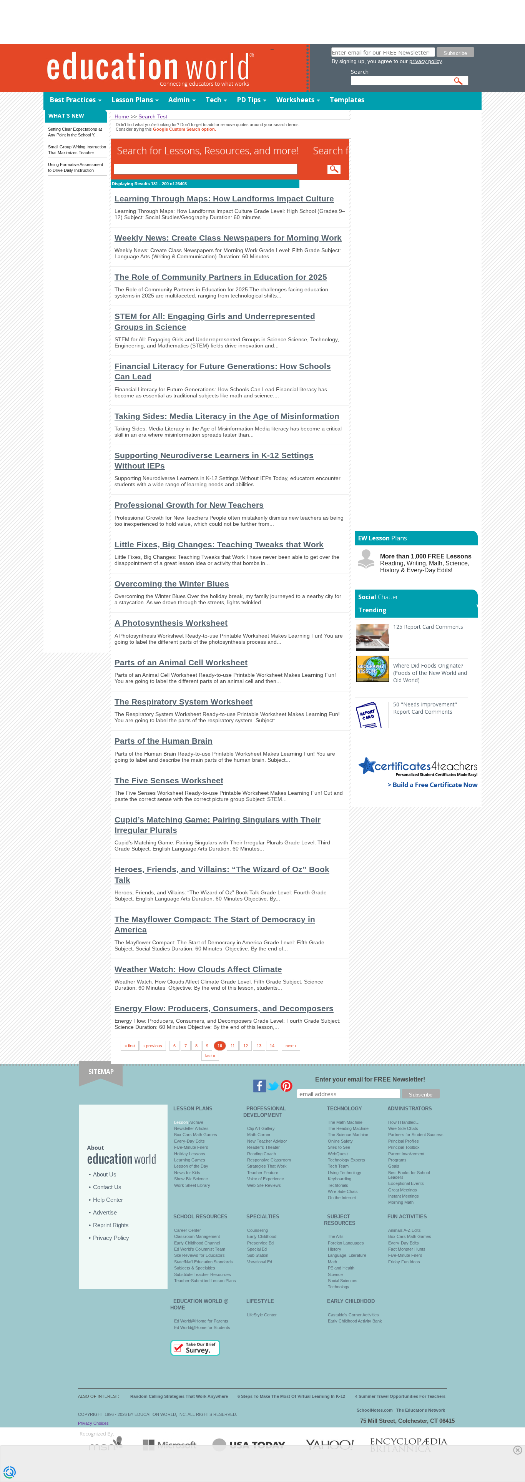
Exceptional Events (406, 1183)
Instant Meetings (403, 1196)
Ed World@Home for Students (202, 1327)
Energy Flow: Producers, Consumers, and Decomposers (224, 1008)
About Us (104, 1174)
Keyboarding (339, 1178)
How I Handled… (404, 1122)
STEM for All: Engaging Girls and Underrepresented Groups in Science (215, 321)
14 (272, 1045)
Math (332, 1261)
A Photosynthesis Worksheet (171, 622)
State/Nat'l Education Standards (203, 1261)
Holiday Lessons (189, 1153)
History (334, 1249)
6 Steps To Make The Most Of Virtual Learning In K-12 (291, 1396)
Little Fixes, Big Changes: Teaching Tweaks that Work (219, 544)
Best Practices (73, 99)
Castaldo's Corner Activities (353, 1315)
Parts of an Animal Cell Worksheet (181, 662)
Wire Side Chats (343, 1191)
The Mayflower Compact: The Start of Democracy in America (215, 924)
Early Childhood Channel (197, 1243)
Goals (393, 1166)
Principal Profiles (403, 1141)
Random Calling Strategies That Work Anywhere (179, 1396)
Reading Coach (261, 1153)
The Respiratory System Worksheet (184, 701)
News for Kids (187, 1172)
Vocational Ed (259, 1261)
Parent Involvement (406, 1153)
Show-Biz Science (191, 1178)
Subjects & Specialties (194, 1268)
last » (210, 1055)
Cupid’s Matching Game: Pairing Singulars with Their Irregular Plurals (218, 824)
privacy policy (425, 61)
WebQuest (338, 1153)
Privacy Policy (111, 1237)
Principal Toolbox (404, 1147)
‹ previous (152, 1045)
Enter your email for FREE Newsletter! (370, 1079)
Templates (347, 99)
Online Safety (340, 1141)
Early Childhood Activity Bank (355, 1321)
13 (259, 1045)
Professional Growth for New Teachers (189, 504)
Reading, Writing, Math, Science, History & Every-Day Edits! (426, 563)
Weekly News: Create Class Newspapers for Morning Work (228, 237)
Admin (179, 99)
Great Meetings (402, 1190)
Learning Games (189, 1160)
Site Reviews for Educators (199, 1255)
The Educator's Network (420, 1410)
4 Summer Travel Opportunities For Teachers (400, 1396)
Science (335, 1274)
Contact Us (107, 1187)
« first (130, 1045)
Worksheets (295, 99)
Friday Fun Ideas (404, 1261)
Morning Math (401, 1202)
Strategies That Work (267, 1166)
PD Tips (249, 99)
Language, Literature (347, 1255)
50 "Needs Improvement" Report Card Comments (425, 708)
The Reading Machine (348, 1128)
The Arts (336, 1236)
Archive (195, 1122)
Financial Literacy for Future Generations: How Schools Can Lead (223, 371)
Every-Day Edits (189, 1141)
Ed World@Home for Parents (201, 1321)
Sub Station (257, 1255)
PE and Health (341, 1268)
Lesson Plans (132, 99)
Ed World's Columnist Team (199, 1249)
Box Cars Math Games (195, 1134)
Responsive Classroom (269, 1160)
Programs (397, 1160)
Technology (338, 1286)
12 (245, 1045)
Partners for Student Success (416, 1134)
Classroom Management (197, 1236)
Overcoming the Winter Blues (172, 583)
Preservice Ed (260, 1243)
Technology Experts (346, 1160)
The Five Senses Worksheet (169, 780)
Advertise (105, 1212)
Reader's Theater (263, 1147)
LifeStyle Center (262, 1315)
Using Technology (344, 1172)
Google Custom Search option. (184, 129)
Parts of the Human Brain (164, 740)
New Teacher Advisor (267, 1141)
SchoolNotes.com (375, 1410)
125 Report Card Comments (428, 626)
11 (233, 1045)
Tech (213, 99)
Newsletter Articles (191, 1128)
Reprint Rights (111, 1225)
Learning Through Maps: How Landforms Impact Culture (224, 198)
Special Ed (257, 1249)
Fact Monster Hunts (406, 1249)
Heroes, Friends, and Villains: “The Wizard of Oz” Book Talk (222, 874)
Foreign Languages (346, 1243)
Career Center (187, 1230)
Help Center (108, 1199)
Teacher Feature (262, 1172)
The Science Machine (348, 1134)
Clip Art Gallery (261, 1128)
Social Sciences (342, 1280)
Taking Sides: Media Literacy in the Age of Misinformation (227, 416)
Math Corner (259, 1134)
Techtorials (338, 1185)
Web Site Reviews (264, 1185)
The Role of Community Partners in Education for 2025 (221, 276)
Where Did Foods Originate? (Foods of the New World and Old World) (430, 673)
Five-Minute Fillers (191, 1147)
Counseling (257, 1230)
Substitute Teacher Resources (202, 1274)
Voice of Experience (265, 1178)
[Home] (156, 68)
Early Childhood (261, 1236)
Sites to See (339, 1147)
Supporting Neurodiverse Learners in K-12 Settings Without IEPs (214, 460)
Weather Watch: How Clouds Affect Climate (198, 969)
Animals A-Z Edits (404, 1230)
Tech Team (338, 1166)
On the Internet (342, 1197)
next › (291, 1045)
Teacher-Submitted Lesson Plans (205, 1280)
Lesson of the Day (191, 1166)
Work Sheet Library (192, 1185)
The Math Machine (345, 1122)
